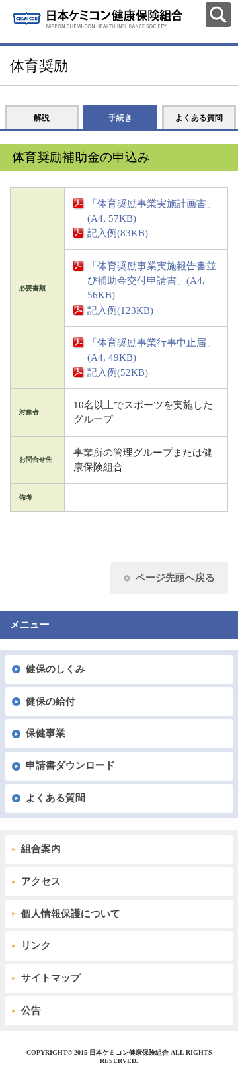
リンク (36, 945)
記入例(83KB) (117, 233)
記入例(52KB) (117, 372)
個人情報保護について (70, 913)
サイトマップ (51, 978)
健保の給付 (50, 701)
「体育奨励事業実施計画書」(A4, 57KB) (151, 211)
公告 (31, 1010)
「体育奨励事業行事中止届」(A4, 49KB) (151, 350)
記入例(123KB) (120, 310)
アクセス (41, 881)
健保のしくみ (55, 669)
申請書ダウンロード (70, 765)
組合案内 (41, 849)
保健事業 (45, 733)
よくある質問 (55, 798)
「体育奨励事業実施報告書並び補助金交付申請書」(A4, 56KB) (151, 281)
